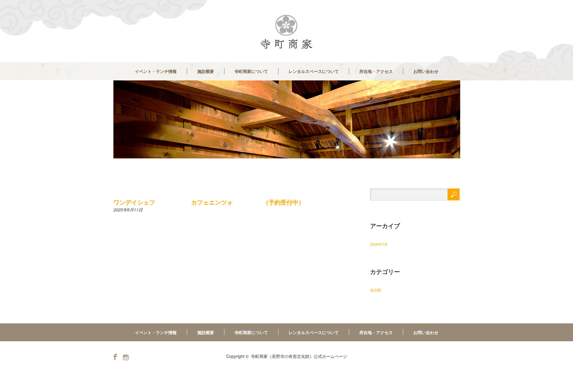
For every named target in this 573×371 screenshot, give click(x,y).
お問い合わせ (425, 71)
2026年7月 (379, 244)
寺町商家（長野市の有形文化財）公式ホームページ (299, 356)
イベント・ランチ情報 (156, 71)
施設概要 (205, 71)
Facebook (115, 357)
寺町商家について (251, 71)
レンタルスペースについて (314, 71)
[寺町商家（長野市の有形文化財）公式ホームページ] (286, 32)
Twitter (126, 357)
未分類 (375, 289)
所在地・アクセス (376, 71)
